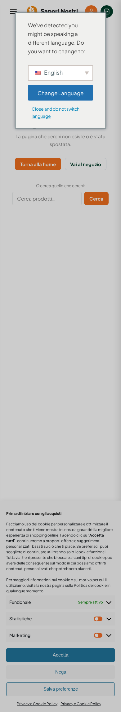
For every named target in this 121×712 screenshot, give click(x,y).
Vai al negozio (85, 164)
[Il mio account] (91, 11)
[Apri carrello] (107, 11)
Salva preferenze (60, 689)
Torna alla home (38, 164)
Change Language (60, 92)
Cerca (96, 198)
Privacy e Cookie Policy (37, 703)
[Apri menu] (13, 11)
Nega (60, 671)
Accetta (60, 654)
